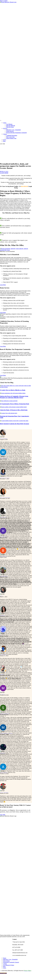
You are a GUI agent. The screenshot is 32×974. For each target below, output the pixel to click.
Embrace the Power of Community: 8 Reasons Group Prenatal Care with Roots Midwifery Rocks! (14, 397)
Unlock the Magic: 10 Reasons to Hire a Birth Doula (13, 410)
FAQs (4, 968)
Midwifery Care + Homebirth (10, 959)
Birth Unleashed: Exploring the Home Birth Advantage (14, 423)
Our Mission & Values (8, 965)
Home (4, 958)
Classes (5, 963)
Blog (4, 966)
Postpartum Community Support (11, 962)
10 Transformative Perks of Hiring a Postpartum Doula (14, 404)
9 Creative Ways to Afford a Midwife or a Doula (12, 390)
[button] (3, 973)
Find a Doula (6, 960)
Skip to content (3, 0)
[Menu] (0, 120)
